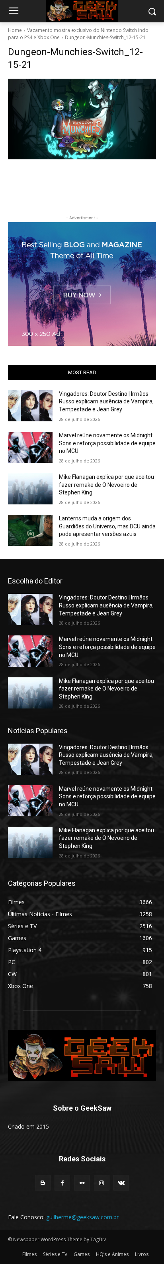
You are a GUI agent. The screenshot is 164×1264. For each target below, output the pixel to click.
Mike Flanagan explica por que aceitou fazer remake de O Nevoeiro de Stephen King (106, 485)
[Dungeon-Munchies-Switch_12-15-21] (82, 119)
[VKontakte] (121, 1183)
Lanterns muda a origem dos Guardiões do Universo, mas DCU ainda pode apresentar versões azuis (107, 526)
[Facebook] (62, 1183)
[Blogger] (43, 1183)
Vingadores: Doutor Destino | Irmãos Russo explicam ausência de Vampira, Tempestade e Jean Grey (106, 402)
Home (15, 30)
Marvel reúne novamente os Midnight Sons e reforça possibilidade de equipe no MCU (107, 443)
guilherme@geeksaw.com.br (82, 1217)
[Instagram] (101, 1183)
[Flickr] (82, 1183)
